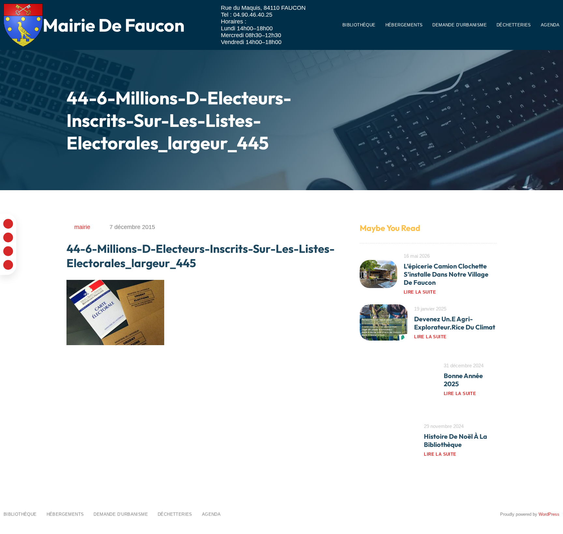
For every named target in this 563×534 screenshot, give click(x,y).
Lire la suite (420, 292)
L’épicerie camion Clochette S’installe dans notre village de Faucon (446, 274)
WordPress (549, 514)
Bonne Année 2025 (463, 380)
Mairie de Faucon (113, 25)
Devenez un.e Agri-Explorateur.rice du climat (454, 323)
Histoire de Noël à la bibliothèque (455, 440)
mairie (82, 227)
